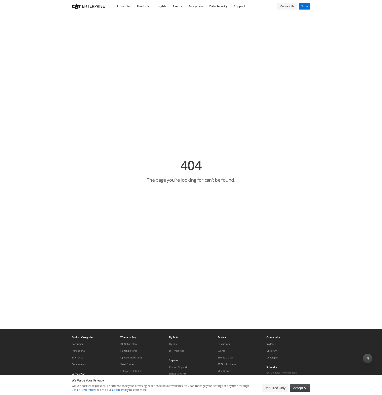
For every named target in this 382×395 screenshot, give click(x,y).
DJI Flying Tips (176, 351)
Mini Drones (224, 371)
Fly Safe (173, 344)
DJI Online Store (129, 344)
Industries (124, 6)
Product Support (178, 367)
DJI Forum (271, 351)
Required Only (275, 388)
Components (79, 364)
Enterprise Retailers (131, 371)
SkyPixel (270, 344)
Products (143, 6)
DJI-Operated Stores (131, 357)
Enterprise (77, 357)
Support (239, 6)
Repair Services (177, 374)
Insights (161, 6)
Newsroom (224, 344)
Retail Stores (127, 364)
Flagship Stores (128, 351)
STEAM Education (227, 364)
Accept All (300, 388)
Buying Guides (226, 357)
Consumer (77, 344)
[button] (191, 171)
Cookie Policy (120, 390)
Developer (272, 357)
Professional (78, 351)
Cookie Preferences (84, 390)
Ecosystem (195, 6)
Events (177, 6)
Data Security (218, 6)
